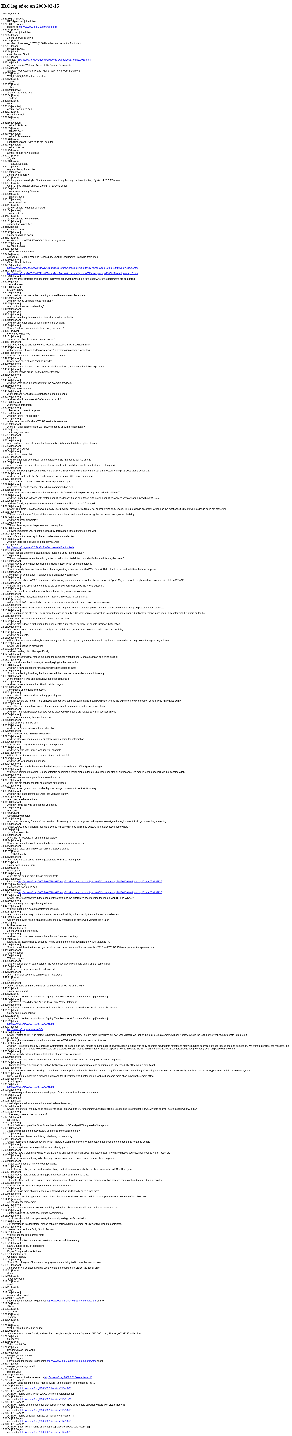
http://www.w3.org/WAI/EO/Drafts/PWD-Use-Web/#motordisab (40, 547)
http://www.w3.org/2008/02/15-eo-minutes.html (71, 1300)
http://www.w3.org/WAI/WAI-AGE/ (25, 1029)
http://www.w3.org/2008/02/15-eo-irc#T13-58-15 (45, 1410)
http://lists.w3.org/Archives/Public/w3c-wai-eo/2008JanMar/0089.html (54, 59)
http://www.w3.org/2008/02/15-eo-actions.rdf (68, 1377)
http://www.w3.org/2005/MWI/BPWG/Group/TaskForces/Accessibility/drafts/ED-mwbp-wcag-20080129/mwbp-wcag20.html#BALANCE (90, 881)
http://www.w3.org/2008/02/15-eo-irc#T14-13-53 (45, 1421)
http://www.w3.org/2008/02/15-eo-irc (38, 27)
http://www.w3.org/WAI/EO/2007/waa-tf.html (30, 1024)
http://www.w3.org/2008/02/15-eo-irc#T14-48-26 (45, 1432)
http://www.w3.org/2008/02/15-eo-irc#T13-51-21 (45, 1399)
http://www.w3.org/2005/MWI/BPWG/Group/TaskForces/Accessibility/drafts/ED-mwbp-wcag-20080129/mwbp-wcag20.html (72, 268)
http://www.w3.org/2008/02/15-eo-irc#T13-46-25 (45, 1388)
